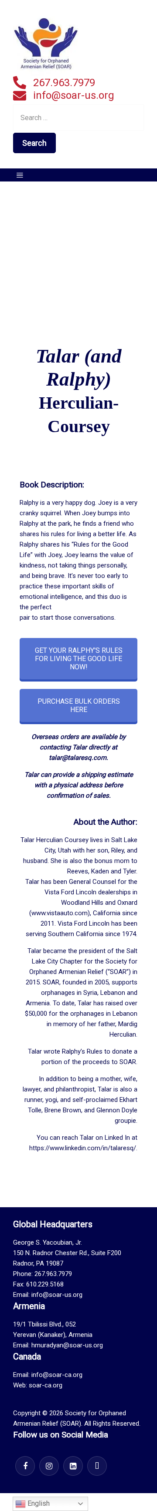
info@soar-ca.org (56, 1375)
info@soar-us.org (73, 95)
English (38, 1503)
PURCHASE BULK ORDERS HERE (79, 705)
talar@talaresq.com (77, 758)
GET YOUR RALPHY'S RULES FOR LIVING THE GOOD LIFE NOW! (79, 658)
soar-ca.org (45, 1385)
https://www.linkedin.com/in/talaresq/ (82, 1148)
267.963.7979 (64, 83)
